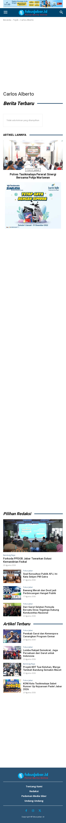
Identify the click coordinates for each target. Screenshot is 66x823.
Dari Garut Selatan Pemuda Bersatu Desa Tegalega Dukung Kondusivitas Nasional (41, 610)
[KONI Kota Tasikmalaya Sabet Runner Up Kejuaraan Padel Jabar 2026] (12, 686)
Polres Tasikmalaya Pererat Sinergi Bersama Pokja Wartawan (33, 176)
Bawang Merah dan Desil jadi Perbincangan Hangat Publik (39, 592)
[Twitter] (39, 810)
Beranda (7, 20)
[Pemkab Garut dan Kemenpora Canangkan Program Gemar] (12, 636)
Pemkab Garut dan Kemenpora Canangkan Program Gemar (40, 635)
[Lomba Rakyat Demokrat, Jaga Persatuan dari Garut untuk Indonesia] (12, 653)
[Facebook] (26, 810)
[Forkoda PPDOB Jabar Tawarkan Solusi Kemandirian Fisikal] (33, 535)
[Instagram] (33, 810)
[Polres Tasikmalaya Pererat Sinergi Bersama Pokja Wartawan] (33, 155)
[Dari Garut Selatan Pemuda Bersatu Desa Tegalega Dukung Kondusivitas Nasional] (12, 609)
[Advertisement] (33, 56)
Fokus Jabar (33, 170)
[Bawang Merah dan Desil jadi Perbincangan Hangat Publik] (12, 593)
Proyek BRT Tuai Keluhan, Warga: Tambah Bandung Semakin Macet (42, 668)
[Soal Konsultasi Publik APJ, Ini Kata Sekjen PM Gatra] (12, 576)
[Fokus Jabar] (33, 12)
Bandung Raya (9, 555)
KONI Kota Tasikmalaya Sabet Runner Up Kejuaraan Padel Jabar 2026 (42, 686)
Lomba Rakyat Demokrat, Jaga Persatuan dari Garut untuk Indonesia (40, 653)
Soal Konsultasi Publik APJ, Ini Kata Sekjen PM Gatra (40, 575)
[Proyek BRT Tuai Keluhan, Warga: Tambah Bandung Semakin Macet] (12, 669)
